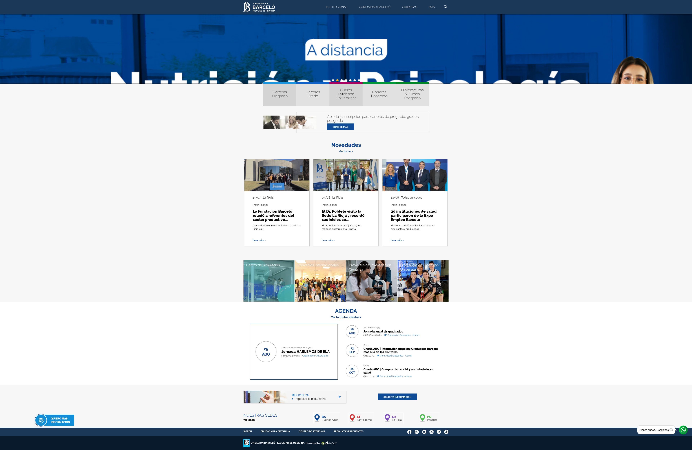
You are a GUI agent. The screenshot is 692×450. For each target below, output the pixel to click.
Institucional (336, 7)
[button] (333, 80)
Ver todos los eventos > (346, 317)
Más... (432, 7)
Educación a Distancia (275, 431)
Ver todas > (346, 151)
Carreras (409, 7)
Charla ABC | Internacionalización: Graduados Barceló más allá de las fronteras (400, 350)
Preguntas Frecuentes (348, 431)
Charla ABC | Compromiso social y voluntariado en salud (398, 371)
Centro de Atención (312, 431)
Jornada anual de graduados (383, 331)
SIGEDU (247, 431)
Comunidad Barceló (375, 7)
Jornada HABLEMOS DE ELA (305, 351)
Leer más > (259, 240)
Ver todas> (249, 419)
